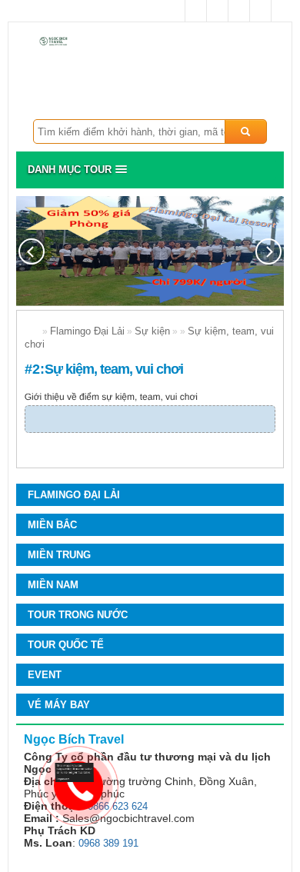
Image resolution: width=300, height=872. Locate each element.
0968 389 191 (108, 843)
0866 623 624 (118, 806)
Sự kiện (152, 331)
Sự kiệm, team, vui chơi (114, 369)
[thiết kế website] (74, 778)
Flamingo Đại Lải (87, 331)
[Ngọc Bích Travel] (57, 42)
